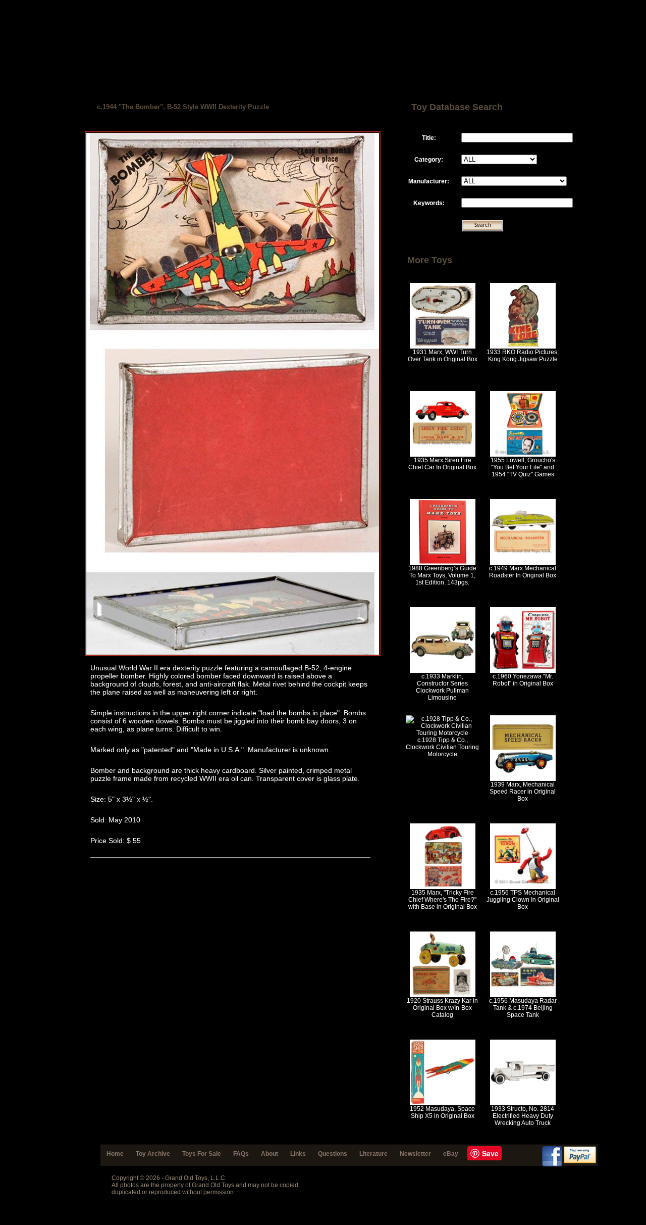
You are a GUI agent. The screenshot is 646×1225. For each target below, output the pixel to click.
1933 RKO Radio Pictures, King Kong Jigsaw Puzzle (523, 356)
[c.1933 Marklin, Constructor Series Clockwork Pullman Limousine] (442, 670)
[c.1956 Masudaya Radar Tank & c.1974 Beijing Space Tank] (523, 995)
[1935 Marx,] (442, 887)
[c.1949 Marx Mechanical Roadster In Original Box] (523, 562)
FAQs (241, 1153)
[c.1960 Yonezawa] (523, 670)
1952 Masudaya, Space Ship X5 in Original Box (442, 1112)
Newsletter (415, 1153)
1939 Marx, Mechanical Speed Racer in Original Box (523, 791)
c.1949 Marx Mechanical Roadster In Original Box (522, 572)
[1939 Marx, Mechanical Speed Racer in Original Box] (523, 778)
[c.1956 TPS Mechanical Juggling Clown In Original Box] (523, 887)
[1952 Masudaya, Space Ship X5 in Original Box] (442, 1103)
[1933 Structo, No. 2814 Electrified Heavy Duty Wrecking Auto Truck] (523, 1103)
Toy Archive (153, 1153)
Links (298, 1153)
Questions (332, 1153)
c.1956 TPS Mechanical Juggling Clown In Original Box (523, 899)
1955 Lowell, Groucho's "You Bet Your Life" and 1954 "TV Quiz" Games (523, 467)
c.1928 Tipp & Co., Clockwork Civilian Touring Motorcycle (442, 747)
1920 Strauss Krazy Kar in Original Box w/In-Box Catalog (442, 1007)
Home (115, 1153)
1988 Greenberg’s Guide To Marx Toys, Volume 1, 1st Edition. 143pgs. (442, 575)
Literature (373, 1153)
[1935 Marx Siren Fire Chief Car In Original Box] (442, 454)
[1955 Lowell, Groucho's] (523, 454)
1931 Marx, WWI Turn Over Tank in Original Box (442, 356)
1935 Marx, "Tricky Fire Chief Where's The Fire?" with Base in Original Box (442, 899)
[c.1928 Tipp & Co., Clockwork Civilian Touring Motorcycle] (442, 733)
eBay (450, 1153)
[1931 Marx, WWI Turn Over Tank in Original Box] (442, 346)
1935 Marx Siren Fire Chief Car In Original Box (442, 464)
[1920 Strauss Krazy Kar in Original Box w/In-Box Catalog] (442, 995)
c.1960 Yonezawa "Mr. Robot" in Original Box (523, 680)
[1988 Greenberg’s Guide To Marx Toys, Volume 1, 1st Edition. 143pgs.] (442, 562)
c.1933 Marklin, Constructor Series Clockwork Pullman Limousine (442, 687)
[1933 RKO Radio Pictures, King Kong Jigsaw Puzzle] (523, 346)
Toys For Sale (201, 1153)
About (269, 1153)
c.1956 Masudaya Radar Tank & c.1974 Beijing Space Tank (523, 1007)
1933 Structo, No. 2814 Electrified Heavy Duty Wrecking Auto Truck (522, 1115)
